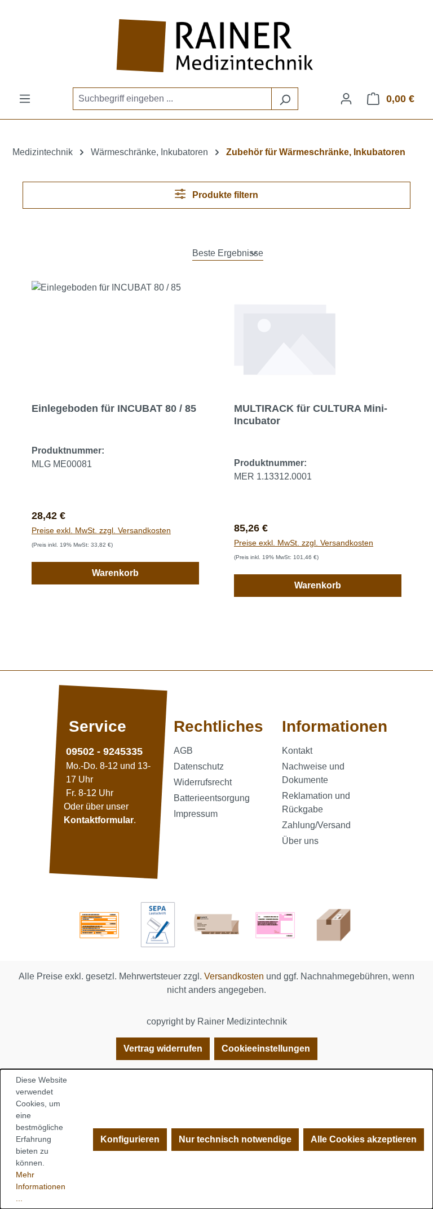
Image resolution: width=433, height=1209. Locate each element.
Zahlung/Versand (316, 825)
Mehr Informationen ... (40, 1186)
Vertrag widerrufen (162, 1048)
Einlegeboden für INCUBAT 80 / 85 (114, 408)
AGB (183, 750)
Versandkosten (234, 976)
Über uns (300, 841)
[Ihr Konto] (346, 98)
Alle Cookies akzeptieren (364, 1139)
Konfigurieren (130, 1139)
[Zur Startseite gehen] (216, 46)
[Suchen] (284, 98)
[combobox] (172, 98)
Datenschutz (199, 766)
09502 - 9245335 (104, 751)
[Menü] (24, 98)
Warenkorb (115, 573)
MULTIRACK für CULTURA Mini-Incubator (310, 415)
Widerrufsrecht (203, 782)
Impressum (196, 814)
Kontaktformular (99, 820)
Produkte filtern (224, 195)
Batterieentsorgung (212, 798)
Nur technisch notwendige (235, 1139)
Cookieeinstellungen (266, 1048)
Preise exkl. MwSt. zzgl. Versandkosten (101, 530)
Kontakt (297, 750)
